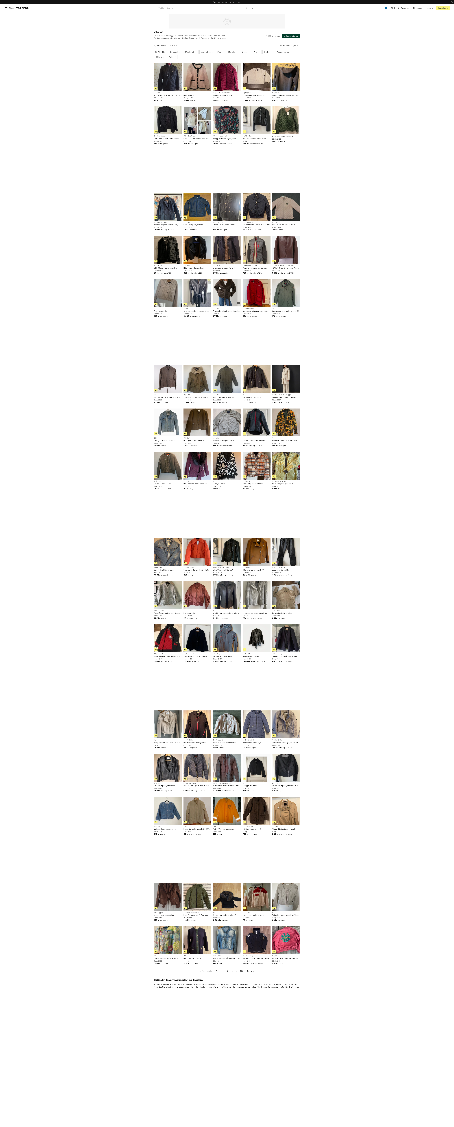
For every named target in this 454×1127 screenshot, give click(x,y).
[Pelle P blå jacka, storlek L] (197, 207)
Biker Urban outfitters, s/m (223, 570)
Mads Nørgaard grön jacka (282, 484)
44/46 (215, 136)
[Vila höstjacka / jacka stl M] (227, 422)
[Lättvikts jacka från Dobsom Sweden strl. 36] (257, 422)
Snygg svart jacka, (250, 786)
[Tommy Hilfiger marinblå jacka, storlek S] (168, 207)
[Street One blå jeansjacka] (168, 552)
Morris (278, 222)
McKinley (190, 740)
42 (155, 481)
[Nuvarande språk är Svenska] (386, 8)
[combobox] (203, 8)
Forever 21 (219, 740)
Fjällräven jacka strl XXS (252, 829)
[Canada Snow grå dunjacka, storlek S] (197, 768)
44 (155, 913)
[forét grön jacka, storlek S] (286, 120)
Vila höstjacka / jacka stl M (223, 440)
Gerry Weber (161, 136)
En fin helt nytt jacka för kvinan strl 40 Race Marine (167, 656)
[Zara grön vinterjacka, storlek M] (197, 379)
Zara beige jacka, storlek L (282, 613)
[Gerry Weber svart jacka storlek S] (168, 120)
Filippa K (220, 222)
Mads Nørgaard (280, 481)
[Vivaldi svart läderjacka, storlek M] (227, 595)
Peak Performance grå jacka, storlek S (254, 268)
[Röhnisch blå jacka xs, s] (257, 724)
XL (214, 93)
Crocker (250, 222)
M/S (184, 136)
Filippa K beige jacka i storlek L (284, 829)
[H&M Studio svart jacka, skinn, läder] (257, 120)
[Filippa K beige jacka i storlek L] (286, 811)
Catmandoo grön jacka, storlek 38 (285, 311)
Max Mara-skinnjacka (251, 656)
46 (214, 222)
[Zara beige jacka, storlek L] (286, 595)
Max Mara (248, 654)
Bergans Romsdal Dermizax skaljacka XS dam (223, 656)
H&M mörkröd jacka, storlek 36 (195, 484)
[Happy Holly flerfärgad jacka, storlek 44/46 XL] (227, 120)
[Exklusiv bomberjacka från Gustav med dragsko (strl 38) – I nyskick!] (168, 379)
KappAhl (160, 913)
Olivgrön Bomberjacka (162, 484)
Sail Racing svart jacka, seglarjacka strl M (256, 958)
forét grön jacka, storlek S (282, 136)
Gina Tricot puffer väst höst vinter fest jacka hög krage (197, 139)
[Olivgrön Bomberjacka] (168, 466)
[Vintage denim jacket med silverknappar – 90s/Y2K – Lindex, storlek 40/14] (168, 811)
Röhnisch (251, 740)
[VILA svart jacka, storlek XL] (168, 768)
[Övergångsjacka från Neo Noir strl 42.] (168, 595)
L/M (214, 826)
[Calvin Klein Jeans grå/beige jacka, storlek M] (286, 724)
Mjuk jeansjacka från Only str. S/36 (226, 958)
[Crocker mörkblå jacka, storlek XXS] (257, 207)
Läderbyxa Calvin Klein (281, 570)
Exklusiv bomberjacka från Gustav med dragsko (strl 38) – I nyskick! (167, 397)
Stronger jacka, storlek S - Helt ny (196, 570)
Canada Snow (191, 783)
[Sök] (246, 8)
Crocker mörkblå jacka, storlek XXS (256, 225)
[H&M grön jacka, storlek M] (197, 422)
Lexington (280, 654)
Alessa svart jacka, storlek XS (224, 915)
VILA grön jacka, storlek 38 (223, 397)
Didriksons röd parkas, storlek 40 (255, 311)
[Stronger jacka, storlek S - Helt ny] (197, 552)
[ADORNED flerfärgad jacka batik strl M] (286, 422)
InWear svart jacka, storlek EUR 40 (285, 786)
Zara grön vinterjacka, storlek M (196, 397)
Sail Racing (249, 956)
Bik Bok (159, 265)
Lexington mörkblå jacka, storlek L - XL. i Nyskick (286, 656)
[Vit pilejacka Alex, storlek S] (257, 77)
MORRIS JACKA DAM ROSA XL (284, 225)
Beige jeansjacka (160, 311)
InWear (278, 783)
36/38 (185, 309)
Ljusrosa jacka (188, 95)
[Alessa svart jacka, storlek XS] (227, 897)
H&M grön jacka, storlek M (193, 440)
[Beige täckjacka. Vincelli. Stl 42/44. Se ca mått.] (197, 811)
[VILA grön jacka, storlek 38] (227, 379)
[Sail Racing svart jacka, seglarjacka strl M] (257, 940)
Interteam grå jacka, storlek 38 (255, 613)
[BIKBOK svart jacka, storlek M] (168, 250)
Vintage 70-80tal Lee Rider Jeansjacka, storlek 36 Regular (166, 440)
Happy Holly (223, 136)
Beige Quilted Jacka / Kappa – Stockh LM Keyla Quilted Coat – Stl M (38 (286, 397)
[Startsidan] (22, 8)
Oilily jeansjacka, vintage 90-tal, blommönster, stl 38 (166, 958)
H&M (250, 136)
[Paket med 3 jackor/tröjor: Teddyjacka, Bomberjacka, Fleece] (257, 897)
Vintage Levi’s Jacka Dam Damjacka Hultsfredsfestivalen (286, 958)
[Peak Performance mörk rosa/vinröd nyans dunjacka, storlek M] (227, 77)
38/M (274, 395)
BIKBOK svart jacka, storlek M (165, 268)
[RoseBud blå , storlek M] (257, 379)
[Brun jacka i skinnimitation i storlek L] (227, 293)
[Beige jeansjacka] (168, 293)
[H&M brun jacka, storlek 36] (257, 552)
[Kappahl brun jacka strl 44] (168, 897)
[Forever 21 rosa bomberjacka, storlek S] (227, 724)
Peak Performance (223, 93)
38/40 (245, 136)
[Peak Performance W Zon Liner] (197, 897)
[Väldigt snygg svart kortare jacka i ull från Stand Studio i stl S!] (197, 638)
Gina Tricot (191, 136)
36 (155, 438)
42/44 (185, 826)
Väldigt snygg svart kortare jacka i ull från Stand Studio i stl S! (196, 656)
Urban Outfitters (223, 567)
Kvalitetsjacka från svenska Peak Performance (226, 786)
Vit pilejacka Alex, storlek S (253, 95)
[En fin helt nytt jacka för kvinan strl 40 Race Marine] (168, 638)
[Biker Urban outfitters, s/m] (227, 552)
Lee (159, 438)
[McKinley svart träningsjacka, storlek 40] (197, 724)
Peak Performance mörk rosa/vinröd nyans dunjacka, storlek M (227, 95)
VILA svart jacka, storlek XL (164, 786)
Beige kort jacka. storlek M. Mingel (285, 915)
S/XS (244, 740)
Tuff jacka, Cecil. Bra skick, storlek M (167, 95)
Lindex (160, 826)
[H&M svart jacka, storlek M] (197, 250)
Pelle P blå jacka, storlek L (193, 225)
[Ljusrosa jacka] (197, 77)
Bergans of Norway (223, 654)
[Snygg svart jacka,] (257, 768)
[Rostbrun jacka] (197, 595)
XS (243, 481)
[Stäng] (452, 2)
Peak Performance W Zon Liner (195, 915)
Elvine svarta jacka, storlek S (224, 268)
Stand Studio (190, 654)
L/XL (273, 610)
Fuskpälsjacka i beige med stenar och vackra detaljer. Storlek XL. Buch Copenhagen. (167, 743)
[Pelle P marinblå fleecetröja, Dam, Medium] (286, 77)
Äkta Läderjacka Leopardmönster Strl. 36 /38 (196, 311)
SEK (393, 8)
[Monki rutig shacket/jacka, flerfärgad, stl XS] (257, 466)
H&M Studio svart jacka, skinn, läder (254, 139)
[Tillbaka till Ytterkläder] (155, 45)
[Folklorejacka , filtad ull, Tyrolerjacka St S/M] (197, 940)
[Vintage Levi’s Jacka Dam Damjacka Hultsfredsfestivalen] (286, 940)
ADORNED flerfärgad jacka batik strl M (284, 440)
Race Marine (162, 654)
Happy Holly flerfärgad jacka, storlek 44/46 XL (224, 139)
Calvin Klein (281, 567)
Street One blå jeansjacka (164, 570)
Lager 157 (248, 93)
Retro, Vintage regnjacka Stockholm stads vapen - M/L (224, 829)
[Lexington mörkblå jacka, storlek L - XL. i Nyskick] (286, 638)
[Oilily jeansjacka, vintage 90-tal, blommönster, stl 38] (168, 940)
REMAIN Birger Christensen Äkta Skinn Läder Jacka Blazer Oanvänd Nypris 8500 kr (285, 268)
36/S (214, 956)
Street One (158, 567)
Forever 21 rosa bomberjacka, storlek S (224, 743)
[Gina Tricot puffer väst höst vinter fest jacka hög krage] (197, 120)
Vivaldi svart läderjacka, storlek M (226, 613)
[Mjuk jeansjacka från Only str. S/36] (227, 940)
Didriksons (250, 309)
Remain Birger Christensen (284, 265)
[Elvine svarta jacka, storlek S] (227, 250)
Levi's (277, 956)
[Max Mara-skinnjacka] (257, 638)
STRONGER (190, 567)
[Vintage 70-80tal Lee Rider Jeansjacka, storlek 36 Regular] (168, 422)
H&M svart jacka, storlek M (193, 268)
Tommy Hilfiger (162, 222)
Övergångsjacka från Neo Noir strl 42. (167, 613)
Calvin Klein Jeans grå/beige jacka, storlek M (286, 743)
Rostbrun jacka (189, 613)
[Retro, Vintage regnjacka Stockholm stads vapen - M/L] (227, 811)
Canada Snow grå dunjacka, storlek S (197, 786)
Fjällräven (250, 826)
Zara (188, 395)
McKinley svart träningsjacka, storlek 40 (194, 743)
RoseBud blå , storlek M (252, 397)
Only (219, 956)
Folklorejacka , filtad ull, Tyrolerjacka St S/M (192, 958)
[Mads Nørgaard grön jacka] (286, 466)
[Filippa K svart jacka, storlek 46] (227, 207)
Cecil (159, 93)
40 (243, 309)
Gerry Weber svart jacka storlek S (167, 139)
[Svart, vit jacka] (227, 466)
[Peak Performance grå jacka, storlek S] (257, 250)
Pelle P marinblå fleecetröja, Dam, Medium (285, 95)
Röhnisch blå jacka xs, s (252, 743)
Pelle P (277, 93)
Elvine (218, 265)
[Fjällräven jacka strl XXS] (257, 811)
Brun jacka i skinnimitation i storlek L (226, 311)
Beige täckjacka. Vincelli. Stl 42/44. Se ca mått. (197, 829)
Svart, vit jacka (219, 484)
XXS (244, 222)
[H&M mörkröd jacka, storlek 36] (197, 466)
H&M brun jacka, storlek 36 (253, 570)
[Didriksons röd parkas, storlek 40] (257, 293)
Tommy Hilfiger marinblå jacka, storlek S (166, 225)
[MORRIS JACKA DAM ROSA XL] (286, 207)
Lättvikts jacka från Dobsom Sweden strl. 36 (254, 440)
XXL (214, 783)
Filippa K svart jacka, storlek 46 (225, 225)
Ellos (217, 309)
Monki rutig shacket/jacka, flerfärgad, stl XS (253, 484)
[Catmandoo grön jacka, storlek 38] (286, 293)
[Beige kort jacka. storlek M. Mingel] (286, 897)
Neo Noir (160, 610)
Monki (248, 481)
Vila (218, 395)
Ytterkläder (162, 45)
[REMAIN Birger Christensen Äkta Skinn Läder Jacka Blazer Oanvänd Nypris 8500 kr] (286, 250)
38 (273, 309)
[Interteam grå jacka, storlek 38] (257, 595)
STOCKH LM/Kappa (284, 395)
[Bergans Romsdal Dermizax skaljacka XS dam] (227, 638)
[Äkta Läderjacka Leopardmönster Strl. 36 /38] (197, 293)
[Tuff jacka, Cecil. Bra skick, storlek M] (168, 77)
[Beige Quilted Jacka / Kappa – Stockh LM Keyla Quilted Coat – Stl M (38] (286, 379)
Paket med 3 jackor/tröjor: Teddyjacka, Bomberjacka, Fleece (256, 915)
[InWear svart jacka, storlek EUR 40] (286, 768)
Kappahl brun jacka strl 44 (164, 915)
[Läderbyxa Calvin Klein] (286, 552)
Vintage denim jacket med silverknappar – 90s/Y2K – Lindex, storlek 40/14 (167, 829)
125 (241, 971)
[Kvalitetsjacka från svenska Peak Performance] (227, 768)
